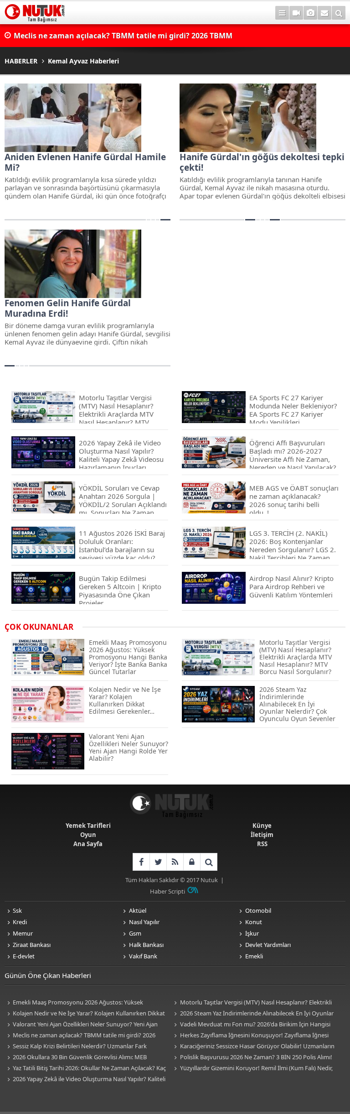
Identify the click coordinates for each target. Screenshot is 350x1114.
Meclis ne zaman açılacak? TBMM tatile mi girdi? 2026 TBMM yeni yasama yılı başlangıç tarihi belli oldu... (80, 1036)
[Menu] (282, 13)
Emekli (254, 956)
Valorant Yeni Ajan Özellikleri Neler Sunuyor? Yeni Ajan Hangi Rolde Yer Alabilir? (81, 1025)
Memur (23, 933)
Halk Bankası (146, 945)
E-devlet (24, 956)
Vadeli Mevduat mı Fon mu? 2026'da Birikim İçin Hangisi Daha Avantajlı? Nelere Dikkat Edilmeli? (251, 1025)
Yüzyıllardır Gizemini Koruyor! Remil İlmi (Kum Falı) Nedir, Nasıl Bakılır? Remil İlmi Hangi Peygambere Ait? (252, 1068)
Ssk (17, 910)
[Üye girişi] (191, 862)
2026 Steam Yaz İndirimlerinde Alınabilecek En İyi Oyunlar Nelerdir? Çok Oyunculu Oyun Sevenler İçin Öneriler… (253, 1014)
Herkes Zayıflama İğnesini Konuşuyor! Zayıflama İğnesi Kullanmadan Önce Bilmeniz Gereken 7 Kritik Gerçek (250, 1036)
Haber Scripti (167, 891)
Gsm (135, 933)
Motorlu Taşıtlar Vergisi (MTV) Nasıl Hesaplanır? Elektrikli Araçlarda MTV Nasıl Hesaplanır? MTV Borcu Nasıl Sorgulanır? (252, 1003)
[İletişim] (324, 13)
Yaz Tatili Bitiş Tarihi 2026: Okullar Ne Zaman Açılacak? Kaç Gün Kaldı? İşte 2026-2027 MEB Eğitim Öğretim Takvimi (85, 1068)
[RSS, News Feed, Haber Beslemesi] (174, 862)
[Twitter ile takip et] (157, 862)
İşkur (252, 933)
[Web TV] (296, 13)
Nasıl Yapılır (144, 922)
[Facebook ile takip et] (141, 862)
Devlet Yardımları (268, 945)
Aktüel (137, 910)
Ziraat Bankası (32, 945)
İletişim (262, 835)
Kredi (20, 922)
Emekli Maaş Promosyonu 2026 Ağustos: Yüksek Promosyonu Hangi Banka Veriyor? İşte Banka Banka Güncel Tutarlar (86, 1003)
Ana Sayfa (88, 844)
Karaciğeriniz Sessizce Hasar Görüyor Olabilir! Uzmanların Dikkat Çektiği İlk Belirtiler (253, 1046)
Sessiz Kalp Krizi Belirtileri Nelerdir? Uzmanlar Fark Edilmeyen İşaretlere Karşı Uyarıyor (76, 1046)
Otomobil (258, 910)
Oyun (88, 835)
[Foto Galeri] (310, 13)
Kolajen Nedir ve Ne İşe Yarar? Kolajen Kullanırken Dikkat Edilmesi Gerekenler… (85, 1014)
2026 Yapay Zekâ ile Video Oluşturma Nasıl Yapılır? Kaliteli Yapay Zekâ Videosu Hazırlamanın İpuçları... (85, 1079)
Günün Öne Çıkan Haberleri (48, 975)
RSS (262, 844)
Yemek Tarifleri (88, 825)
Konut (253, 922)
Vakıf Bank (143, 956)
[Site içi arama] (338, 13)
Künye (262, 825)
